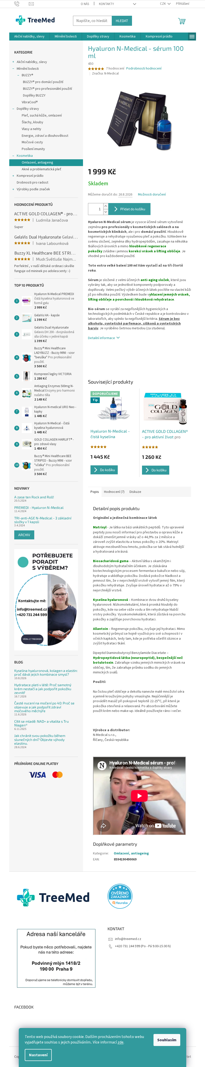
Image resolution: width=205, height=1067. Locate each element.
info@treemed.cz (128, 938)
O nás (85, 4)
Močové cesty (32, 142)
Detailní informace (101, 338)
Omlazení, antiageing (37, 162)
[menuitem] (29, 37)
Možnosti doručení (152, 194)
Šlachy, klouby (32, 122)
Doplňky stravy (28, 108)
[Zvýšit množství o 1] (105, 206)
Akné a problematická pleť (41, 169)
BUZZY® (27, 75)
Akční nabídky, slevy (32, 62)
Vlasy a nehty (31, 129)
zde (121, 1042)
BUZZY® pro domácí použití (43, 82)
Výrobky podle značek (33, 189)
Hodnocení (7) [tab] (114, 491)
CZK (163, 4)
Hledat (122, 21)
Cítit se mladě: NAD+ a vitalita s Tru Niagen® (41, 723)
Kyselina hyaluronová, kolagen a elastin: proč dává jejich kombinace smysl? (46, 672)
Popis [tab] (94, 491)
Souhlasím (166, 1040)
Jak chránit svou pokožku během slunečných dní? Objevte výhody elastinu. (39, 739)
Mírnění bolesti (28, 68)
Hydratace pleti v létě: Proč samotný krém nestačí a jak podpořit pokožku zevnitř (42, 688)
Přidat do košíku (132, 209)
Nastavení (38, 1055)
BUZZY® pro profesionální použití (47, 88)
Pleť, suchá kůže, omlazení (42, 115)
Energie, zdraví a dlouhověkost (45, 135)
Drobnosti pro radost (32, 182)
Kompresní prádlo (30, 175)
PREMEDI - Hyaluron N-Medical (39, 507)
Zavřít (114, 352)
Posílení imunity (33, 149)
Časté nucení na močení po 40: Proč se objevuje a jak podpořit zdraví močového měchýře (44, 707)
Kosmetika (25, 155)
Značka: (105, 73)
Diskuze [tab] (135, 491)
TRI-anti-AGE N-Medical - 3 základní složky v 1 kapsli (42, 520)
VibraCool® (30, 102)
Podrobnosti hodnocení (144, 68)
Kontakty (106, 4)
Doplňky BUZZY (34, 95)
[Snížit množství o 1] (105, 212)
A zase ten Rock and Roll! (34, 497)
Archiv (24, 535)
